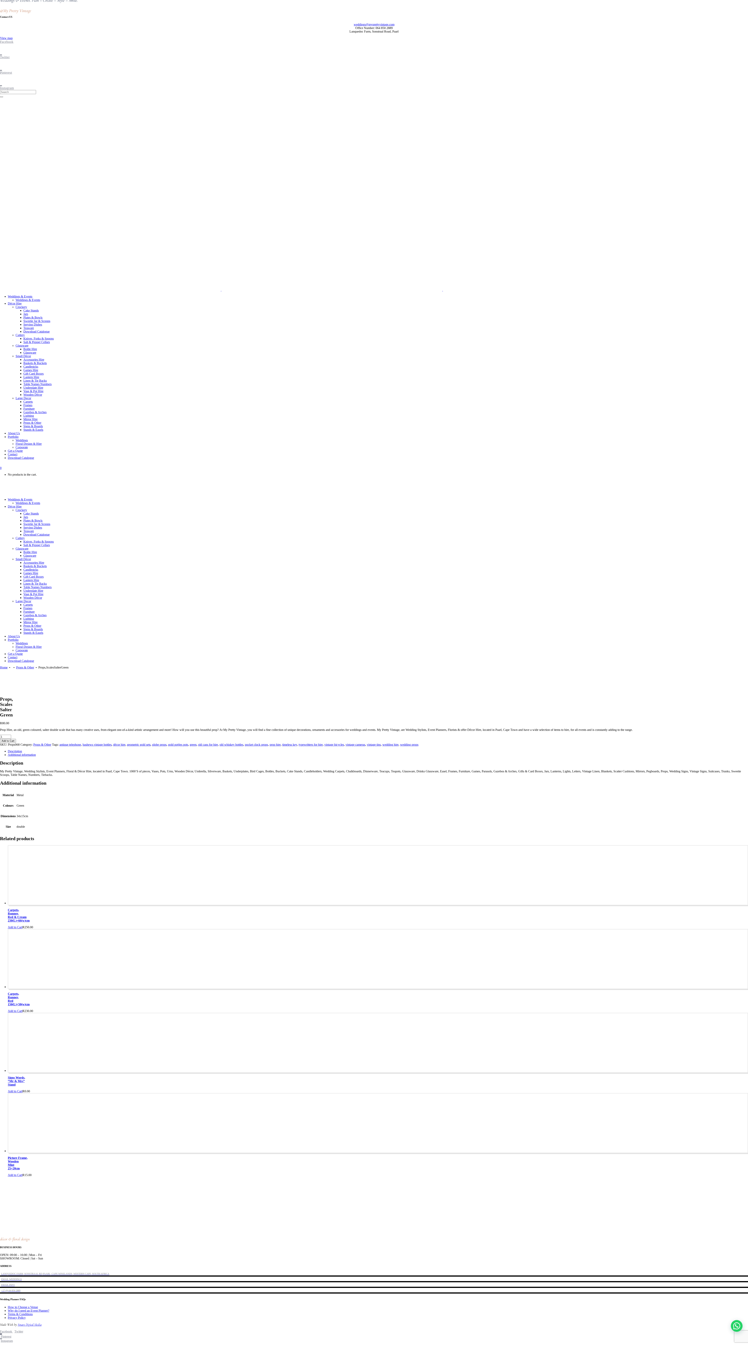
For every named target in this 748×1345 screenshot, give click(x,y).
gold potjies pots (178, 744)
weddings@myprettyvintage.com (374, 24)
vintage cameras (355, 744)
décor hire (119, 744)
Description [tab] (15, 751)
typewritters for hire (311, 744)
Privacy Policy (17, 1317)
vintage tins (374, 744)
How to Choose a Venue (23, 1307)
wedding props (409, 744)
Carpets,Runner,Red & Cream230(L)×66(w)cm (19, 915)
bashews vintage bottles (97, 744)
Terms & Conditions (20, 1314)
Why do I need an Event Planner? (28, 1310)
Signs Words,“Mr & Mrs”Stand (16, 1081)
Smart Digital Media (29, 1325)
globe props (159, 744)
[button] (737, 1326)
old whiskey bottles (231, 744)
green (193, 744)
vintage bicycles (334, 744)
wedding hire (390, 744)
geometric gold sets (139, 744)
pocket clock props (256, 744)
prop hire (275, 744)
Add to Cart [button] (15, 927)
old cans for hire (208, 744)
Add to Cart (8, 740)
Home (4, 667)
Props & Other (25, 667)
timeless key (289, 744)
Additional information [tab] (22, 754)
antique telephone (70, 744)
